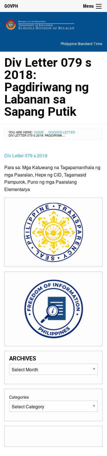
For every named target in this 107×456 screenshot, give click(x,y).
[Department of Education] (53, 24)
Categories (19, 397)
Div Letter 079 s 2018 (25, 155)
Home (39, 132)
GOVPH (11, 6)
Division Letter (62, 132)
